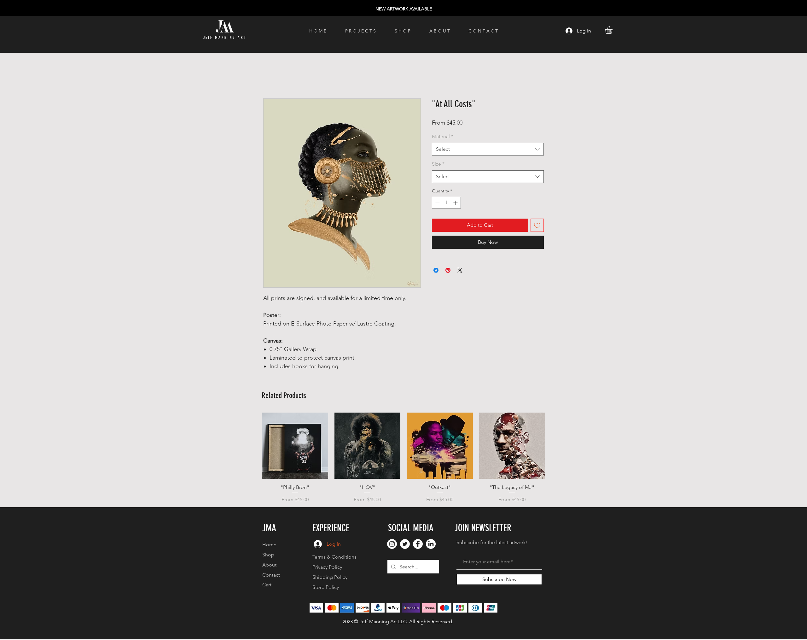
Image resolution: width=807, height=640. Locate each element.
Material (442, 136)
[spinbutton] (446, 202)
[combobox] (488, 149)
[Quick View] (295, 446)
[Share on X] (460, 270)
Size (438, 164)
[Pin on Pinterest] (448, 270)
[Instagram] (392, 544)
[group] (403, 458)
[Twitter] (405, 544)
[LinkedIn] (431, 544)
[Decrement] (437, 202)
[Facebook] (418, 544)
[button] (613, 30)
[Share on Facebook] (436, 270)
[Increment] (456, 202)
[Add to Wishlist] (537, 225)
